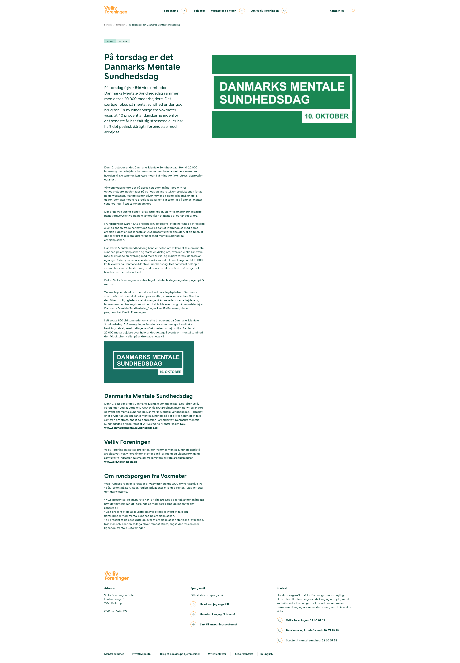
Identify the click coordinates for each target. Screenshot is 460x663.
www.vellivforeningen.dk (120, 461)
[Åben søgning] (353, 10)
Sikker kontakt (244, 653)
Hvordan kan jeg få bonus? (217, 614)
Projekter (198, 10)
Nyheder (120, 24)
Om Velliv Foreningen (265, 10)
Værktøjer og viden (223, 10)
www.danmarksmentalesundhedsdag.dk (131, 427)
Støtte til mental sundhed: (311, 640)
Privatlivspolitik (141, 653)
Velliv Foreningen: (305, 620)
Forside (108, 24)
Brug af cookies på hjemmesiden (180, 653)
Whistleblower (217, 653)
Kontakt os (337, 10)
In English (266, 653)
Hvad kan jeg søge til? (214, 604)
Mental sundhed (114, 653)
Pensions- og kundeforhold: (312, 630)
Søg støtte (171, 10)
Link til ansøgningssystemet (218, 624)
